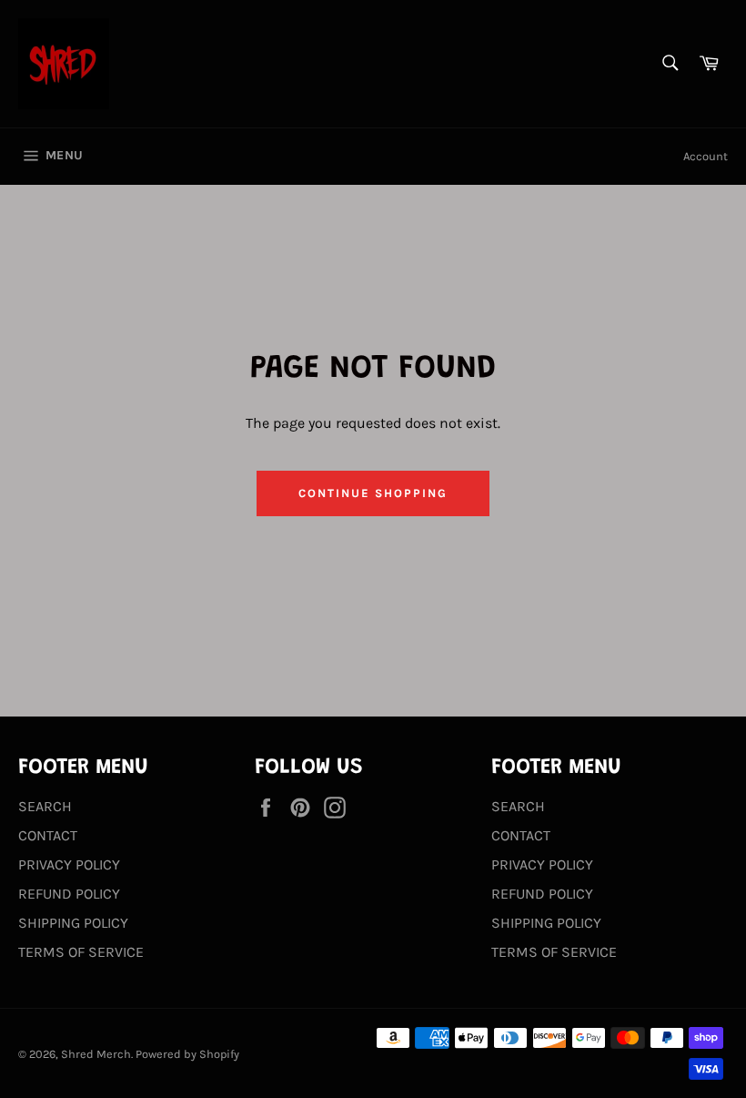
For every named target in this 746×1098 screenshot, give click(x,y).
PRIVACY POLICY (69, 864)
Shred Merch (96, 1054)
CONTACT (47, 835)
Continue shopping (372, 493)
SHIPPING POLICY (73, 922)
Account (705, 156)
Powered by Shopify (187, 1054)
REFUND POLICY (69, 893)
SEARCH (45, 806)
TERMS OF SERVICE (81, 952)
